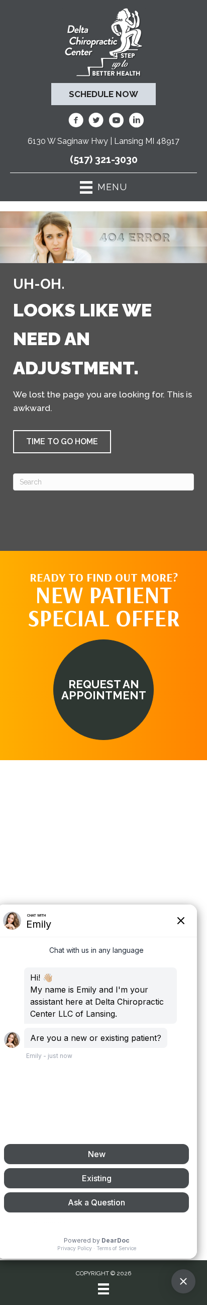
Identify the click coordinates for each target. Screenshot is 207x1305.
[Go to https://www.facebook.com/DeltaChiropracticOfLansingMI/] (75, 122)
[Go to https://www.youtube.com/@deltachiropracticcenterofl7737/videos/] (116, 122)
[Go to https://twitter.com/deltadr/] (96, 122)
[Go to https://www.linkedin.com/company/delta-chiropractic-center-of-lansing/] (136, 122)
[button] (62, 441)
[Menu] (103, 1288)
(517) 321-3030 (104, 159)
